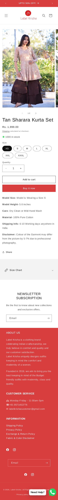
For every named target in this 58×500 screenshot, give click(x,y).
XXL (8, 155)
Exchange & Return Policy (20, 434)
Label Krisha (16, 490)
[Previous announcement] (5, 3)
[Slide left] (22, 113)
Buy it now (29, 188)
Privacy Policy (14, 429)
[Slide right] (35, 113)
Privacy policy (23, 494)
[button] (6, 15)
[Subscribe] (48, 318)
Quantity (6, 162)
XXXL (21, 155)
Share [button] (9, 252)
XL (46, 148)
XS (7, 148)
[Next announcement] (52, 3)
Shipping (6, 131)
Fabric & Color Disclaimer (20, 438)
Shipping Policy (14, 425)
